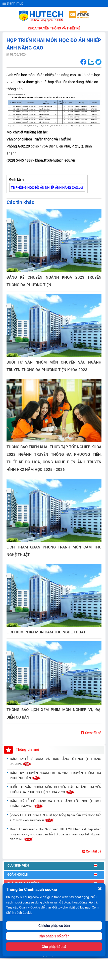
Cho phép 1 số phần (54, 936)
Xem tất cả (92, 733)
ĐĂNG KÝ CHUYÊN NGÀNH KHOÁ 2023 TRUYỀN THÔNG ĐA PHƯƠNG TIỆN (54, 281)
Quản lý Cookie (29, 907)
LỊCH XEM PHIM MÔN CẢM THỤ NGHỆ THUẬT (46, 632)
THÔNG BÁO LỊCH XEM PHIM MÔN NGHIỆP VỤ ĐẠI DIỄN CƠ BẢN (54, 714)
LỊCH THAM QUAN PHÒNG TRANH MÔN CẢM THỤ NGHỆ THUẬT (54, 551)
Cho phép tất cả (54, 947)
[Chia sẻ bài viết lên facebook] (83, 62)
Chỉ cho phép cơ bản (54, 926)
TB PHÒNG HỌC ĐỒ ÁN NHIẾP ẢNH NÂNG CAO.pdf (47, 187)
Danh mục (15, 3)
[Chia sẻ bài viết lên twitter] (98, 62)
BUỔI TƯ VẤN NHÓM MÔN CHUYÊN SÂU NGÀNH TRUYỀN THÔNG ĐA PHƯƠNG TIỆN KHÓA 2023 (54, 366)
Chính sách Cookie (19, 913)
